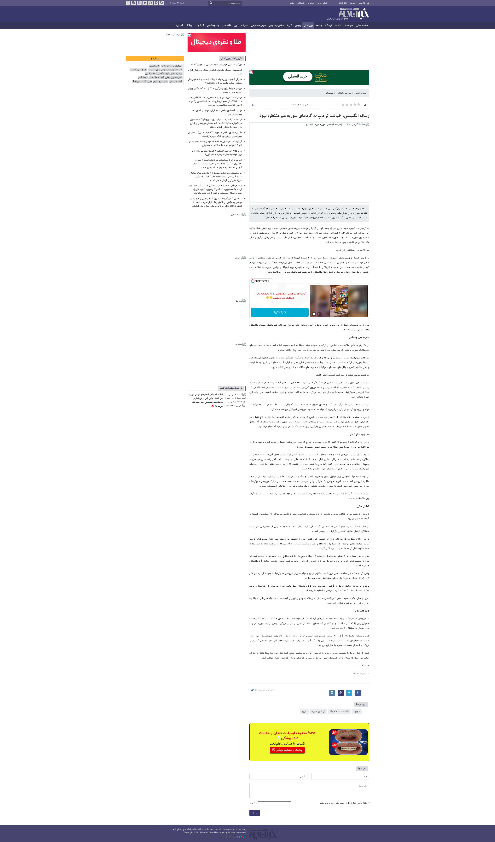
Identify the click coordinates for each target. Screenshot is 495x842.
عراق (304, 711)
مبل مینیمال (154, 70)
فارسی (362, 3)
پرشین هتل (176, 74)
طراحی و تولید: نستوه (229, 837)
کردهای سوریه (318, 711)
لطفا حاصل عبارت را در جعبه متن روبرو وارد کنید (344, 803)
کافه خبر (226, 25)
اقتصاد (338, 25)
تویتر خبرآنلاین (145, 3)
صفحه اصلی (362, 25)
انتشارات (199, 25)
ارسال (255, 813)
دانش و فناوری (276, 25)
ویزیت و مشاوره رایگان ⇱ (287, 750)
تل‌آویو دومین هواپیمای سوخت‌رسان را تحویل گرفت (216, 65)
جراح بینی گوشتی (138, 70)
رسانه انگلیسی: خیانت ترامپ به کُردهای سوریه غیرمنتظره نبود (314, 116)
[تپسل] (251, 72)
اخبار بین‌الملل (345, 93)
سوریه (357, 711)
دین (236, 25)
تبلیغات (300, 3)
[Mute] (319, 314)
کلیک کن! (280, 312)
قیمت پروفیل (175, 82)
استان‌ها (179, 25)
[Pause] (314, 314)
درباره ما (311, 3)
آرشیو (292, 3)
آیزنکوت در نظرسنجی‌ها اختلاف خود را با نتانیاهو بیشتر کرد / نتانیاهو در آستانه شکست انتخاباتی (215, 143)
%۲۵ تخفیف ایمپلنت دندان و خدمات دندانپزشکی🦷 (287, 735)
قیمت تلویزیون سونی (171, 70)
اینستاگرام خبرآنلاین (150, 3)
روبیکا (128, 3)
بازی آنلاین (154, 66)
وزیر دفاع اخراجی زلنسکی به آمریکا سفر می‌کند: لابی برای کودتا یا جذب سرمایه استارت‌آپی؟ (216, 153)
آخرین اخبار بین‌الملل (231, 58)
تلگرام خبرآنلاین (156, 3)
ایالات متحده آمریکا (339, 711)
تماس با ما (322, 3)
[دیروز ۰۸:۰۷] (235, 400)
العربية (353, 3)
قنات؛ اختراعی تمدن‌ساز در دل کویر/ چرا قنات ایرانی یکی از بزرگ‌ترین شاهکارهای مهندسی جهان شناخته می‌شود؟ (206, 400)
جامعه (319, 25)
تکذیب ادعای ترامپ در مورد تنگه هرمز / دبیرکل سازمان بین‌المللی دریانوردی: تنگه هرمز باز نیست (215, 134)
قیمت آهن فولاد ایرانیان (157, 74)
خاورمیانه (329, 93)
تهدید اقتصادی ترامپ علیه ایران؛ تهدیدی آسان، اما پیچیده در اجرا (217, 112)
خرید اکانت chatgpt (142, 82)
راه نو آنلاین (166, 66)
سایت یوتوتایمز (160, 82)
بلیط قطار (142, 77)
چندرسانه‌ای (213, 25)
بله (133, 3)
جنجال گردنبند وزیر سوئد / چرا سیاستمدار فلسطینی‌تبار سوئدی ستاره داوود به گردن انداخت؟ (215, 81)
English (343, 3)
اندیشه (244, 25)
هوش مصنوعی (258, 25)
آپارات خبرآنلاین (139, 3)
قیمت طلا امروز (156, 77)
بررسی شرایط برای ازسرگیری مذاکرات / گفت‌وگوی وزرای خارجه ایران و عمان (215, 90)
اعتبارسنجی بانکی (173, 77)
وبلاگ (189, 25)
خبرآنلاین (348, 14)
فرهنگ (328, 25)
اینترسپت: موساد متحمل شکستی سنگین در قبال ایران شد (215, 72)
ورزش (298, 25)
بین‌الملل (308, 25)
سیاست (349, 25)
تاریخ (289, 25)
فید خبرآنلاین (161, 3)
